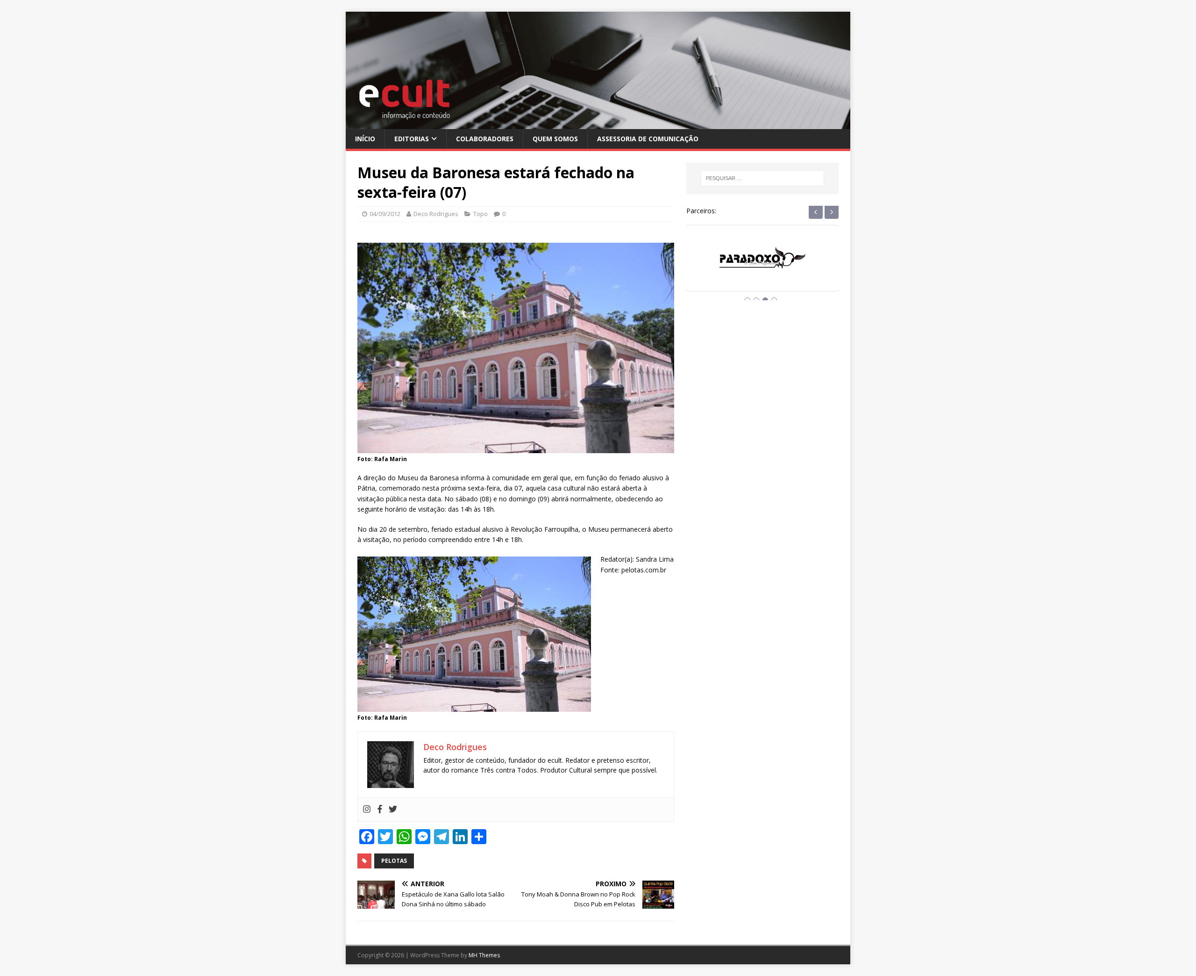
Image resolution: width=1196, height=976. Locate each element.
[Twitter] (393, 809)
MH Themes (484, 955)
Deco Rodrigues (435, 214)
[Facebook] (380, 809)
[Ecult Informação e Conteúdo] (598, 123)
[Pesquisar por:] (762, 178)
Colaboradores (484, 138)
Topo (480, 214)
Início (365, 138)
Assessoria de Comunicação (647, 138)
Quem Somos (555, 138)
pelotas (394, 861)
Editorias (411, 138)
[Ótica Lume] (762, 266)
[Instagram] (367, 809)
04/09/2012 (385, 214)
